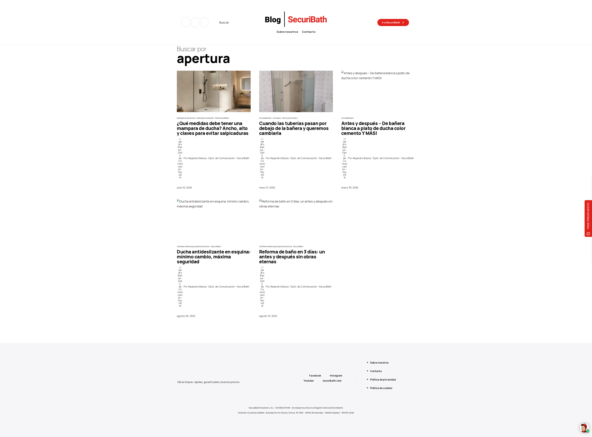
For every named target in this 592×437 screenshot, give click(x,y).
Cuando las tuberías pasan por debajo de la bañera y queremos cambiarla (294, 128)
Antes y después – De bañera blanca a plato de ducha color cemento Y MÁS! (373, 128)
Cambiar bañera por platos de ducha (193, 246)
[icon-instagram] (204, 22)
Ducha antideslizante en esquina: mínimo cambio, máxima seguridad (214, 257)
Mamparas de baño (205, 118)
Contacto (309, 32)
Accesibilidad (265, 118)
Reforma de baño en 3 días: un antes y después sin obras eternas (292, 257)
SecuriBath (216, 246)
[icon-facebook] (186, 22)
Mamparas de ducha (186, 118)
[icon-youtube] (195, 22)
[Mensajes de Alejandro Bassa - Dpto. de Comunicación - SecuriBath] (180, 158)
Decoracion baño (289, 118)
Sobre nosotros (287, 32)
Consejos (277, 118)
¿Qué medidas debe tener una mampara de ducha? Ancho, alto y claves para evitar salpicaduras (213, 128)
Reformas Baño (222, 118)
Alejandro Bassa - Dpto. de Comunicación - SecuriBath (218, 158)
